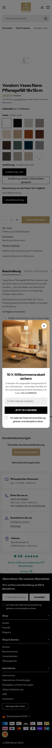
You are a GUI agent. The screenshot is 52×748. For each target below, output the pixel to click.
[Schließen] (44, 326)
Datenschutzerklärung (34, 417)
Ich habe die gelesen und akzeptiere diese (28, 419)
